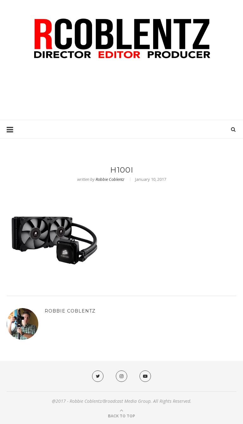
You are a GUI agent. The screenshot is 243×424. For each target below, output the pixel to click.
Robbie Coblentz (110, 179)
